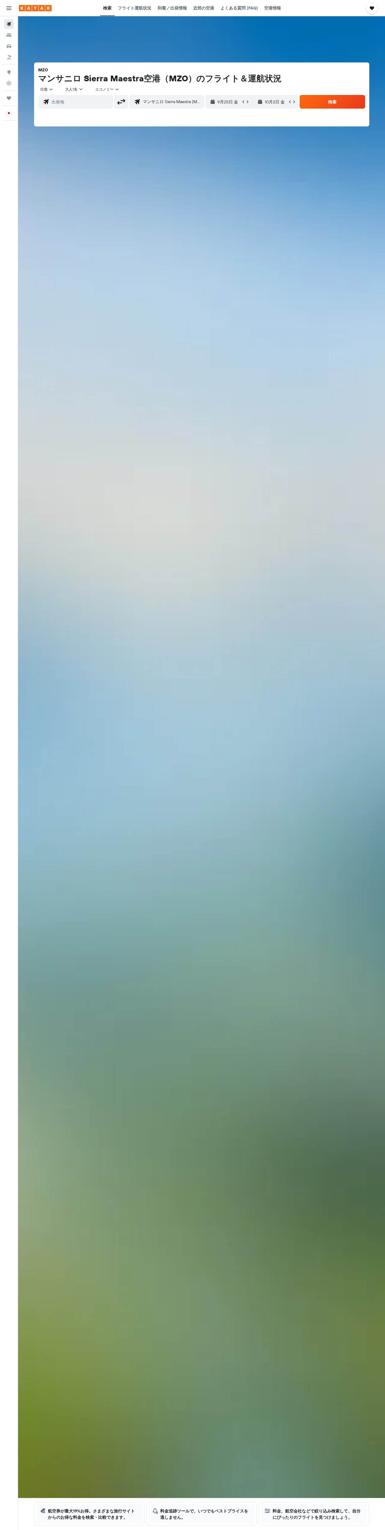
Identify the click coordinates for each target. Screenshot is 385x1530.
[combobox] (47, 89)
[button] (9, 8)
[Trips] (9, 98)
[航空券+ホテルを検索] (9, 57)
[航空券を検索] (9, 24)
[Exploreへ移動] (9, 72)
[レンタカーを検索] (9, 46)
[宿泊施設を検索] (9, 35)
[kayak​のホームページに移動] (35, 8)
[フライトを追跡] (9, 83)
